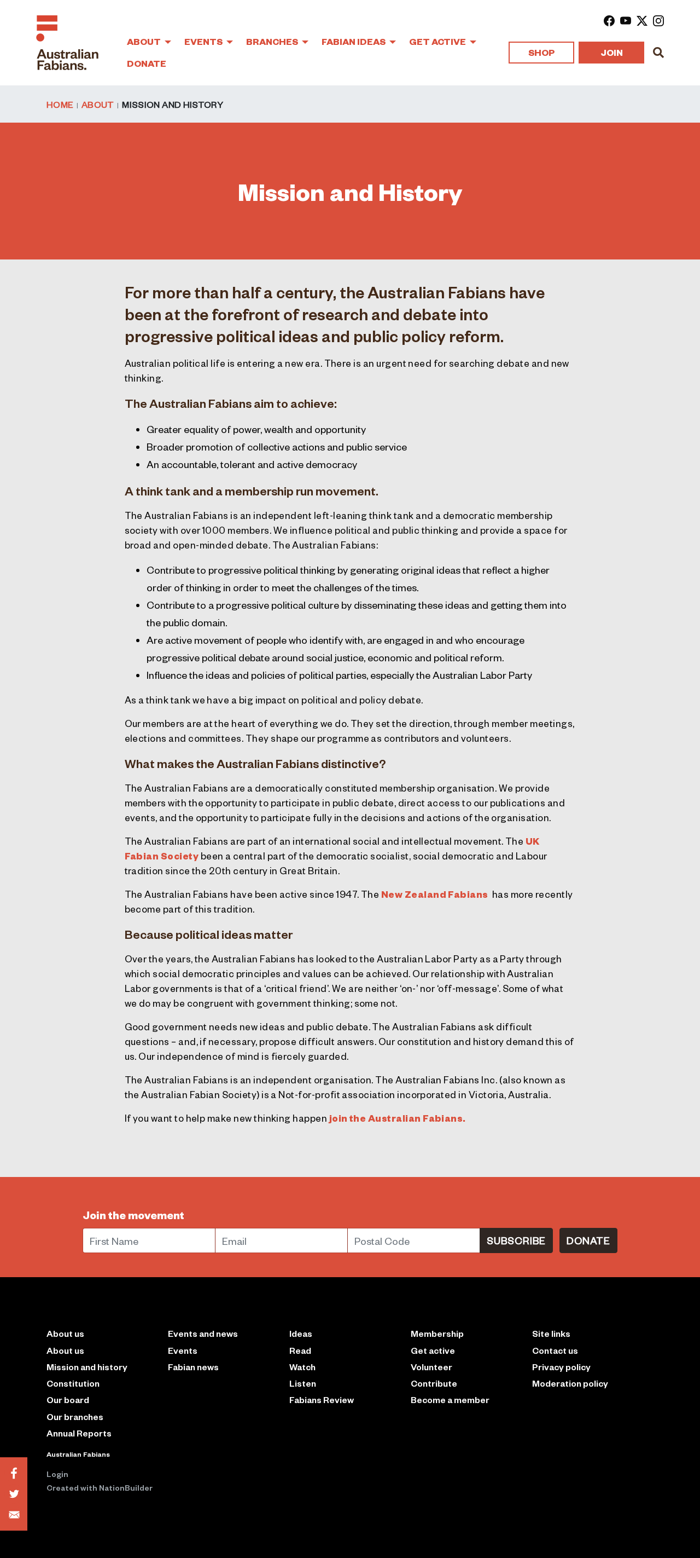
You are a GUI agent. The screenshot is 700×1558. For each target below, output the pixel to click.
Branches (273, 41)
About (144, 41)
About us (65, 1350)
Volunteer (431, 1366)
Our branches (74, 1416)
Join (611, 52)
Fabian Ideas (354, 41)
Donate (146, 63)
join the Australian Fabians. (397, 1118)
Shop (541, 52)
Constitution (73, 1383)
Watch (302, 1366)
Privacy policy (561, 1366)
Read (300, 1350)
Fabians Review (321, 1399)
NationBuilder (126, 1487)
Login (57, 1474)
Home (59, 104)
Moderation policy (570, 1383)
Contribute (434, 1383)
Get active (433, 1350)
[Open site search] (658, 52)
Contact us (555, 1350)
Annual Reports (79, 1433)
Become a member (450, 1399)
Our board (67, 1399)
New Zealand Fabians (434, 894)
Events (204, 41)
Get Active (438, 41)
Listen (302, 1383)
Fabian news (193, 1366)
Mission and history (86, 1366)
